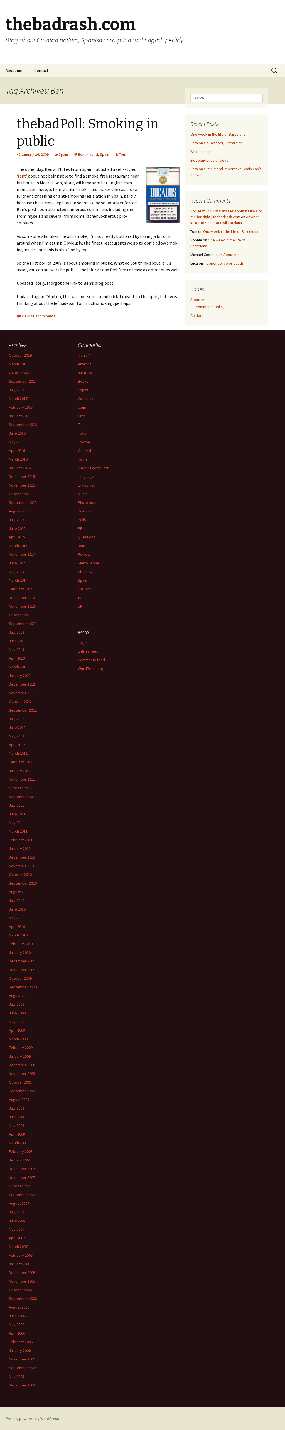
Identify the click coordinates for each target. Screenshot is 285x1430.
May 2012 (16, 736)
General (84, 450)
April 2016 (17, 450)
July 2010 (16, 900)
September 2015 (23, 502)
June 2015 (17, 528)
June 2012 (17, 727)
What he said (201, 151)
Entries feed (88, 651)
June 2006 (17, 1315)
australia (85, 372)
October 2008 (20, 1082)
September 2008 (23, 1090)
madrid (92, 154)
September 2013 (23, 623)
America (85, 364)
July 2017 (16, 389)
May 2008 (16, 1125)
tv (79, 597)
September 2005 (23, 1367)
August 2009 (19, 995)
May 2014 (16, 571)
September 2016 (23, 424)
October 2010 (20, 874)
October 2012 (20, 701)
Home (83, 459)
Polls (82, 519)
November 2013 (22, 606)
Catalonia (85, 398)
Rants (82, 545)
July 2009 (16, 1004)
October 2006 (20, 1289)
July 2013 (16, 632)
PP (80, 528)
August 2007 (19, 1203)
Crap (82, 415)
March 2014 (18, 580)
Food (82, 433)
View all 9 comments (38, 315)
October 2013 (20, 614)
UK (80, 606)
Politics (84, 511)
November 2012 (22, 692)
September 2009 (23, 987)
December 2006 (22, 1272)
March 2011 (18, 831)
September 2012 (23, 710)
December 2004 (22, 1385)
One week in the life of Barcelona (217, 134)
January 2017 (20, 415)
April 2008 (17, 1134)
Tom (122, 154)
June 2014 (17, 563)
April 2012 (17, 744)
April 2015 (17, 537)
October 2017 (20, 372)
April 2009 (17, 1030)
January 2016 (20, 467)
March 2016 (18, 459)
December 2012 (22, 684)
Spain (63, 154)
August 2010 (19, 891)
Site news (86, 571)
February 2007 (21, 1255)
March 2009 (18, 1038)
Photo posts (88, 502)
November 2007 (22, 1177)
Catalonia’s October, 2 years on (216, 142)
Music (82, 493)
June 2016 (17, 433)
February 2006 (21, 1341)
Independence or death (210, 160)
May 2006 (16, 1324)
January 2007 (20, 1263)
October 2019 (20, 355)
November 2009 (22, 969)
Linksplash (86, 485)
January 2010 (20, 952)
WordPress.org (90, 668)
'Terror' (84, 355)
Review (84, 554)
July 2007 (16, 1212)
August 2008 (19, 1099)
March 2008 (18, 1142)
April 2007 (17, 1237)
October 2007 (20, 1186)
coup (82, 407)
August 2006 (19, 1307)
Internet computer (93, 467)
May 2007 (16, 1229)
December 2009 (22, 961)
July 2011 (16, 805)
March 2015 (18, 545)
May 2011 (16, 822)
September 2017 (23, 381)
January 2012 (20, 770)
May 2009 (16, 1021)
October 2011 (20, 788)
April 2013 (17, 658)
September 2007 (23, 1194)
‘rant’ (22, 176)
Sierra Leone (88, 563)
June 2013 (17, 640)
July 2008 (16, 1108)
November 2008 (22, 1073)
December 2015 (22, 476)
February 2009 (21, 1047)
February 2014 (21, 588)
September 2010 (23, 883)
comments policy (210, 306)
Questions (86, 537)
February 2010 (21, 943)
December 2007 (22, 1168)
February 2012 (21, 762)
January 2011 (20, 848)
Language (86, 476)
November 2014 (22, 554)
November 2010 (22, 865)
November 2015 (22, 485)
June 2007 (17, 1220)
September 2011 (23, 796)
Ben (81, 154)
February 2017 (21, 407)
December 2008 (22, 1064)
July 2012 (16, 718)
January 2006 (20, 1350)
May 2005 (16, 1376)
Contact (41, 70)
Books (83, 381)
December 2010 (22, 857)
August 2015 (19, 511)
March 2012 (18, 753)
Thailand (85, 588)
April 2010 (17, 926)
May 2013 (16, 649)
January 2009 (20, 1056)
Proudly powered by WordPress (32, 1418)
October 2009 (20, 978)
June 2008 (17, 1116)
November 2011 (22, 779)
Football (85, 441)
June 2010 (17, 909)
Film (81, 424)
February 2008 (21, 1151)
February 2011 (21, 839)
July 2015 (16, 519)
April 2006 (17, 1333)
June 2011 (17, 813)
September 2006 (23, 1298)
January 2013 (20, 675)
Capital (83, 389)
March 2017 (18, 398)
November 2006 (22, 1281)
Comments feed (91, 659)
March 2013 (18, 666)
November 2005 (22, 1359)
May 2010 (16, 917)
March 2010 (18, 935)
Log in (83, 642)
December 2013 (22, 597)
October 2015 (20, 493)
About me (14, 70)
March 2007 (18, 1246)
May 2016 (16, 441)
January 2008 (20, 1160)
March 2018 (18, 364)
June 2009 (17, 1012)
